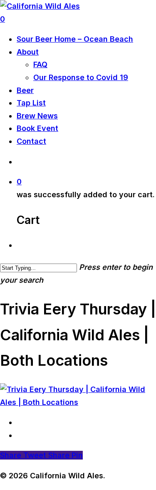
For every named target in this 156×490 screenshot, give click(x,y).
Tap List (31, 102)
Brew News (37, 115)
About (28, 52)
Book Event (37, 128)
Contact (31, 141)
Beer (25, 90)
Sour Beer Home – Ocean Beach (75, 39)
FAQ (40, 64)
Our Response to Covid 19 (80, 77)
